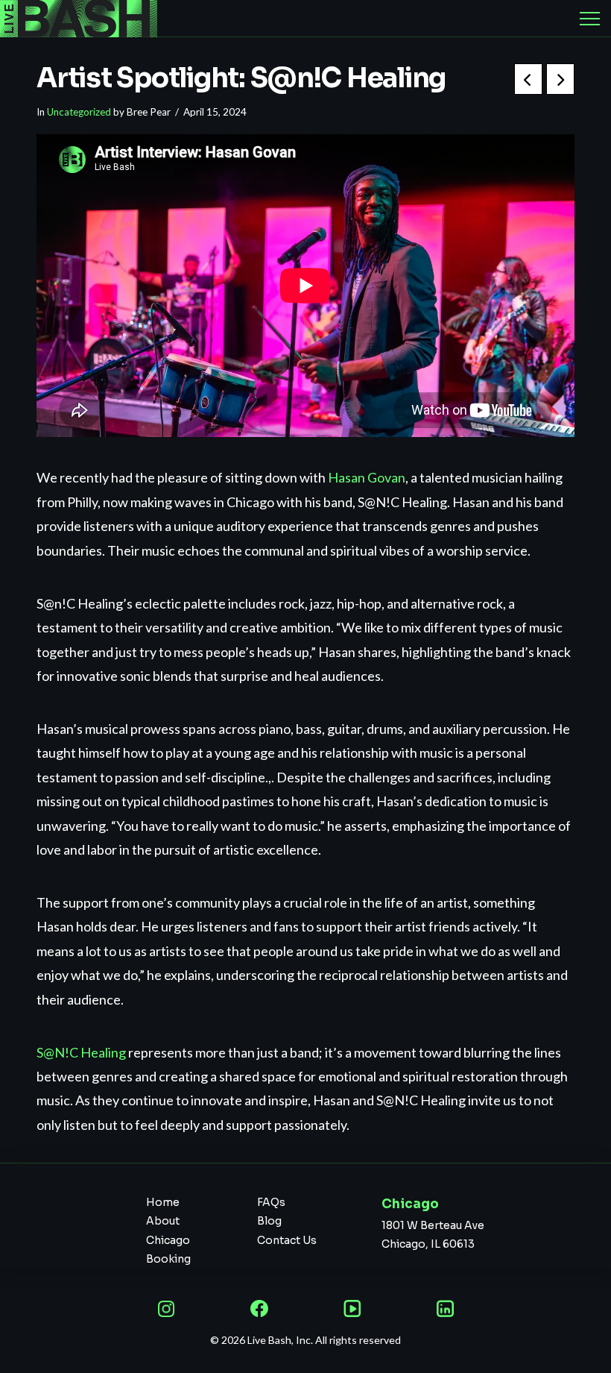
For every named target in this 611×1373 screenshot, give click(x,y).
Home (163, 1202)
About (163, 1221)
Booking (168, 1259)
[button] (590, 19)
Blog (269, 1221)
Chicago (168, 1240)
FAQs (271, 1202)
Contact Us (287, 1240)
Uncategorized (79, 112)
